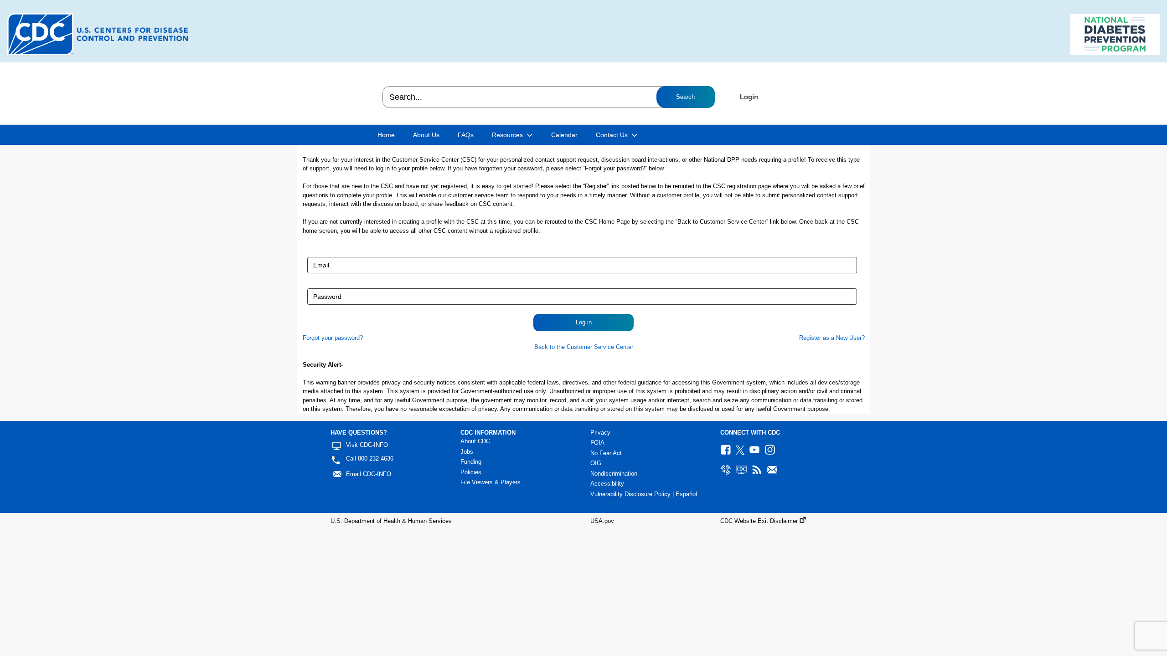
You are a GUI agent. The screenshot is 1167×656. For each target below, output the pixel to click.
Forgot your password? (333, 337)
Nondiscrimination (613, 473)
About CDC (475, 441)
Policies (470, 472)
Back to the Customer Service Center (583, 346)
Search (685, 96)
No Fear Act (606, 453)
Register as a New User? (832, 337)
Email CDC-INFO (368, 474)
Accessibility (607, 483)
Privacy (600, 432)
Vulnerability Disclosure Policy (630, 494)
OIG (595, 463)
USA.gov (602, 521)
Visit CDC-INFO (367, 444)
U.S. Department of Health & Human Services (391, 521)
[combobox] (548, 97)
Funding (470, 461)
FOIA (597, 442)
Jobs (466, 451)
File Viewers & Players (490, 482)
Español (686, 494)
